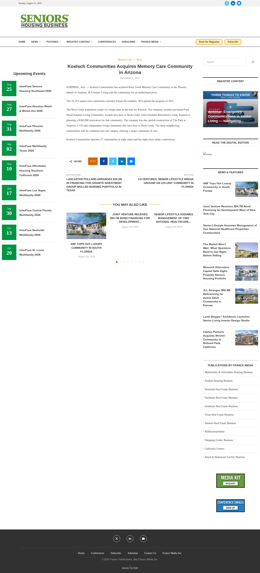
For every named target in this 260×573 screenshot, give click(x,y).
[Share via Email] (131, 161)
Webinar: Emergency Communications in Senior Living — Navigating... (229, 116)
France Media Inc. (172, 553)
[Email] (239, 3)
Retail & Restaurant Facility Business (225, 457)
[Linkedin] (233, 3)
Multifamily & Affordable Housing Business (229, 372)
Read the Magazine (209, 41)
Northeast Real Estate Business (221, 397)
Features (52, 42)
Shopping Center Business (219, 440)
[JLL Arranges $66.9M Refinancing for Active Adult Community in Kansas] (246, 296)
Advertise (133, 553)
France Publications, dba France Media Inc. (134, 559)
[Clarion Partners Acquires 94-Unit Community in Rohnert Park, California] (246, 337)
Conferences (107, 42)
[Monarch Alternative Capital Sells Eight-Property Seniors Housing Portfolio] (246, 273)
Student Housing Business (219, 380)
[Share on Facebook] (104, 161)
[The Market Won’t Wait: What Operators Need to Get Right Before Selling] (246, 250)
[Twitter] (227, 3)
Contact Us (150, 553)
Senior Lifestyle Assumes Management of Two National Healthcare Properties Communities (230, 229)
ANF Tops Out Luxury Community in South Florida (86, 247)
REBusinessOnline (215, 431)
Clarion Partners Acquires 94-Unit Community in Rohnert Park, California (214, 339)
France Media (150, 42)
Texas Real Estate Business (219, 414)
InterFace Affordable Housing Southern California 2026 (32, 170)
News (34, 42)
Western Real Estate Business (220, 423)
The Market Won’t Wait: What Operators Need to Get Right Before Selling (217, 250)
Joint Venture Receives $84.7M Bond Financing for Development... (130, 218)
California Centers (214, 448)
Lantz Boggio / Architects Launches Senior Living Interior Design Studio (226, 318)
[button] (71, 237)
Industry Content (78, 42)
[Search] (253, 62)
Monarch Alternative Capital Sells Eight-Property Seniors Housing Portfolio (216, 273)
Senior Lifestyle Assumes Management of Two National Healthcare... (173, 218)
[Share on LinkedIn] (122, 161)
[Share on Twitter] (113, 161)
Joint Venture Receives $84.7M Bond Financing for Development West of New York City (229, 210)
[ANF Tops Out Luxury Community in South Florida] (86, 226)
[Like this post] (94, 161)
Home (22, 42)
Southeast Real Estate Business (221, 406)
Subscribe (128, 42)
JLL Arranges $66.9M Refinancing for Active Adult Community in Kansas (216, 298)
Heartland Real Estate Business (221, 389)
